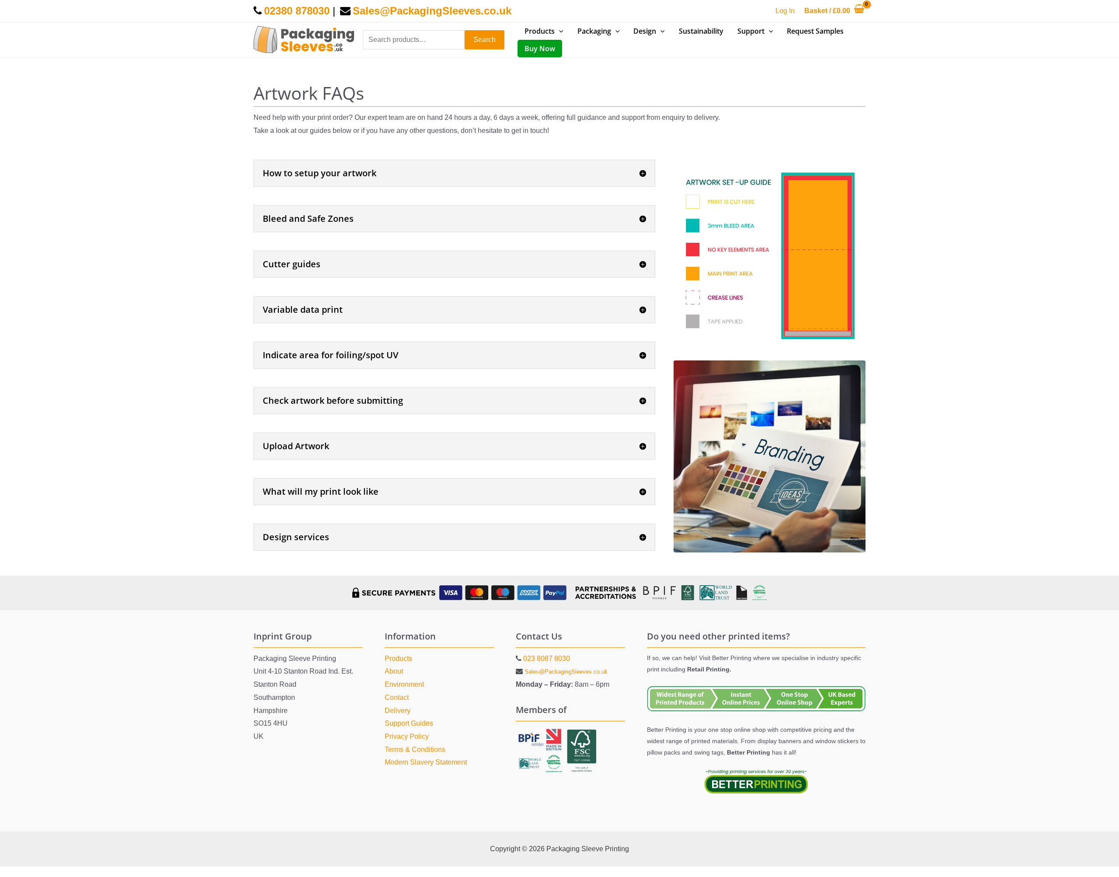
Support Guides (409, 723)
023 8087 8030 (546, 658)
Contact (397, 697)
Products (398, 658)
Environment (404, 684)
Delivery (397, 710)
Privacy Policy (407, 736)
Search (484, 39)
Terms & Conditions (415, 749)
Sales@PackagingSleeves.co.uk (566, 671)
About (394, 671)
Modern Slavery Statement (426, 762)
